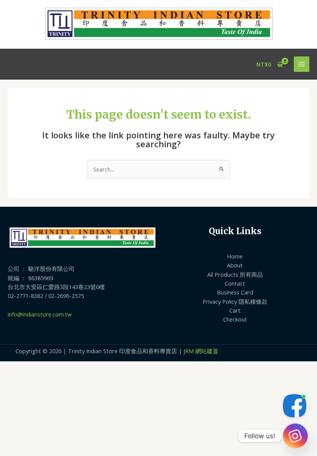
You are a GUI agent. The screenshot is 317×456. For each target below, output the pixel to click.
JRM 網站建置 (201, 351)
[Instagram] (295, 435)
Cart (234, 310)
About (235, 265)
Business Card (235, 292)
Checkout (235, 319)
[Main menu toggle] (301, 64)
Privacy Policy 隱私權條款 (235, 301)
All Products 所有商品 (235, 274)
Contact (235, 283)
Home (235, 256)
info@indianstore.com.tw (40, 314)
